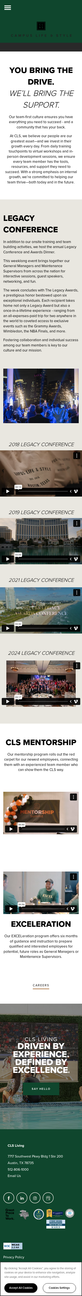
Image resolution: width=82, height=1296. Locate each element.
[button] (41, 985)
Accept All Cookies (21, 1288)
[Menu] (7, 7)
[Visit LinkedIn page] (21, 1197)
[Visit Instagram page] (35, 1197)
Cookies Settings (59, 1288)
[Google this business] (48, 1197)
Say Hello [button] (41, 1089)
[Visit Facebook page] (8, 1197)
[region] (41, 1279)
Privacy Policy (13, 1257)
